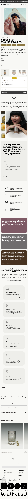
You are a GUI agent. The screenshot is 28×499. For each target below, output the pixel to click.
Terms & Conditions (8, 473)
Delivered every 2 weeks (8, 80)
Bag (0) (24, 4)
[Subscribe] (24, 467)
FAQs (5, 470)
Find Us (5, 475)
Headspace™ (21, 470)
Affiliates (20, 473)
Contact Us (20, 475)
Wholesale (20, 472)
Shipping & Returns (8, 472)
